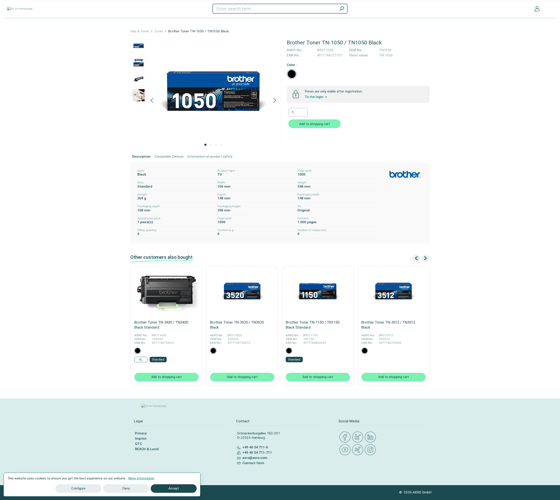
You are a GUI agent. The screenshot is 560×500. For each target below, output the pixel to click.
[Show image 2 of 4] (211, 145)
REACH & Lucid (147, 449)
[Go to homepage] (20, 9)
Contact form (253, 463)
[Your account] (537, 8)
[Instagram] (371, 450)
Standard (158, 359)
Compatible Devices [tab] (169, 157)
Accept (173, 488)
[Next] (274, 101)
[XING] (358, 450)
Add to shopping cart (314, 124)
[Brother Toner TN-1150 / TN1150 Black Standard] (318, 292)
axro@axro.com (254, 458)
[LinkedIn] (371, 437)
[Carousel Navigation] (421, 258)
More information (141, 478)
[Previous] (152, 101)
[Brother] (405, 174)
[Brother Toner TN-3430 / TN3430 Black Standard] (166, 292)
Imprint (141, 439)
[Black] (292, 74)
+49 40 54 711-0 (255, 447)
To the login (314, 97)
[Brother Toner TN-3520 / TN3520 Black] (242, 292)
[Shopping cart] (549, 6)
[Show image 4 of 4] (221, 145)
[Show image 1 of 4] (205, 145)
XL (140, 359)
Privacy (141, 433)
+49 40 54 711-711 (257, 453)
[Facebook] (346, 437)
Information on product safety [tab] (209, 157)
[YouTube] (346, 450)
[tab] (141, 156)
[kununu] (358, 437)
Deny (126, 488)
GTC (138, 444)
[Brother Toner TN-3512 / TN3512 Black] (393, 292)
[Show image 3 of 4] (216, 145)
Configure (78, 488)
